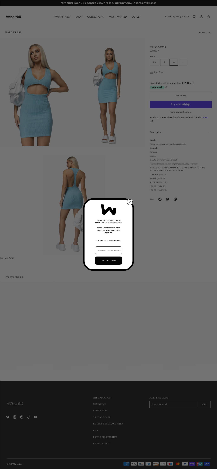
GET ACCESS (108, 260)
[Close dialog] (130, 202)
